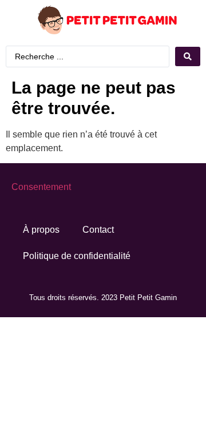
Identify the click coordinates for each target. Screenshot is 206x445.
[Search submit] (187, 56)
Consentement (41, 187)
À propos (41, 229)
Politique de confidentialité (76, 256)
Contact (98, 229)
